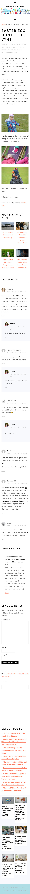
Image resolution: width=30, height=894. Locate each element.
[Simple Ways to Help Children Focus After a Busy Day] (21, 830)
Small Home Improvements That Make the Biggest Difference (20, 867)
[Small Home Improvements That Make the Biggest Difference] (21, 857)
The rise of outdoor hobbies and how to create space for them (7, 870)
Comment (6, 619)
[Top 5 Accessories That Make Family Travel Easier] (8, 800)
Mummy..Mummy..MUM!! (15, 6)
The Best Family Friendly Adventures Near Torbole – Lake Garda (13, 750)
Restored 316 (19, 890)
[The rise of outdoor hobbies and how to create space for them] (8, 858)
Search (4, 682)
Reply (3, 316)
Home (4, 25)
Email (4, 655)
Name (4, 647)
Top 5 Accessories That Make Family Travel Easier (7, 811)
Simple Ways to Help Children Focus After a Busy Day (20, 840)
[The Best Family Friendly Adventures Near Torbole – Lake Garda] (8, 830)
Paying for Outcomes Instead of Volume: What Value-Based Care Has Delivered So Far (14, 742)
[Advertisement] (15, 709)
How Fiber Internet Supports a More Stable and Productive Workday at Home (14, 776)
